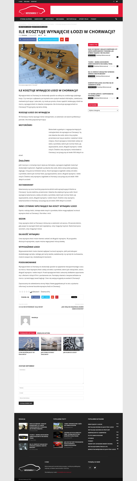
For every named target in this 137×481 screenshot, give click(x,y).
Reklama (26, 1)
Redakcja (24, 35)
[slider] (24, 291)
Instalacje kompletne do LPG (98, 446)
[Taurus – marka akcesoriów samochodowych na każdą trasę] (23, 437)
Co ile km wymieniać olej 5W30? (31, 307)
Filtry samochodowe (95, 435)
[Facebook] (113, 1)
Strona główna (26, 19)
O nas (20, 1)
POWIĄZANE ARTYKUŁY (27, 333)
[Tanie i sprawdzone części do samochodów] (58, 426)
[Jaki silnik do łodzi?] (73, 344)
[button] (116, 19)
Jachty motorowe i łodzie (39, 26)
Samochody (38, 19)
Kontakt (34, 1)
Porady (93, 19)
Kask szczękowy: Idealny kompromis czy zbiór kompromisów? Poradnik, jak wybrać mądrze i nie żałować (102, 51)
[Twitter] (116, 1)
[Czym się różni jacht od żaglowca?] (29, 344)
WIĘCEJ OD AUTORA (43, 333)
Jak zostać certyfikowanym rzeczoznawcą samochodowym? (73, 443)
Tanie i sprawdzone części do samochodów (73, 424)
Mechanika (60, 19)
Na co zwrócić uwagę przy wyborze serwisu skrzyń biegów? (101, 73)
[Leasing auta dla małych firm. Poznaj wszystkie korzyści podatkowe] (58, 435)
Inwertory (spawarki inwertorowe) (100, 444)
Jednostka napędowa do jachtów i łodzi (102, 449)
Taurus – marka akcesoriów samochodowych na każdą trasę (100, 63)
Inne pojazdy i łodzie (25, 26)
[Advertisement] (84, 10)
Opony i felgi (83, 19)
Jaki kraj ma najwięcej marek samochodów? (73, 308)
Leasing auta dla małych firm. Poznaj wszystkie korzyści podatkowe (72, 434)
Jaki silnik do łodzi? (70, 352)
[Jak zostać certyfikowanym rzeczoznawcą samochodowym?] (58, 444)
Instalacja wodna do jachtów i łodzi (101, 427)
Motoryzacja (71, 19)
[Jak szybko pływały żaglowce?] (51, 344)
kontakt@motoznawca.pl (64, 472)
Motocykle (49, 19)
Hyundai (91, 438)
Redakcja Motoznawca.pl (103, 55)
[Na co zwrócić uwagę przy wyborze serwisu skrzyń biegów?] (23, 446)
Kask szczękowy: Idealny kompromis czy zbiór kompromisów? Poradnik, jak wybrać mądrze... (38, 426)
